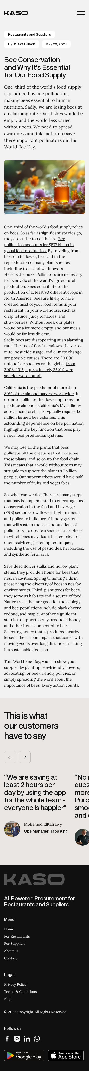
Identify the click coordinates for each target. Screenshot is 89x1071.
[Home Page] (16, 13)
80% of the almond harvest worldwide (39, 393)
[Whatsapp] (37, 1039)
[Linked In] (27, 1039)
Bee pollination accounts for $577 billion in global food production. (39, 244)
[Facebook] (7, 1039)
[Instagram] (17, 1039)
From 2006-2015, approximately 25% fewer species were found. (39, 369)
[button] (81, 13)
